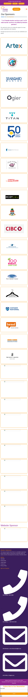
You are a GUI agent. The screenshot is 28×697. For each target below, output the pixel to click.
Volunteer (3, 558)
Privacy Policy (4, 565)
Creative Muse (20, 680)
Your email (2, 688)
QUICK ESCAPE (21, 3)
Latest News (3, 562)
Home (2, 16)
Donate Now (16, 9)
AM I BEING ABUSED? (7, 3)
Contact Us (3, 564)
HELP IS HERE (15, 3)
